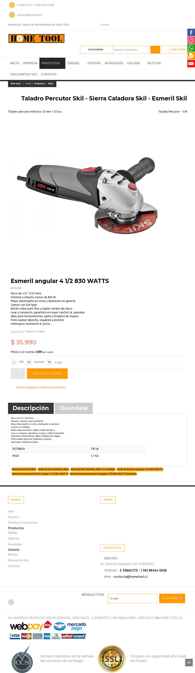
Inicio (14, 63)
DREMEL (73, 63)
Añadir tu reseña (35, 331)
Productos (51, 63)
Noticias (154, 63)
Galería (133, 63)
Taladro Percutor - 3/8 (172, 111)
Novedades (114, 63)
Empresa (30, 63)
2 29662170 (129, 570)
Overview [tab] (73, 408)
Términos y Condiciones (22, 522)
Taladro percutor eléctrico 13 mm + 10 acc (35, 111)
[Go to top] (189, 662)
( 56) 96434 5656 (154, 570)
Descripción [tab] (31, 408)
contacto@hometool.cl (29, 14)
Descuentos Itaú (23, 74)
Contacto (49, 74)
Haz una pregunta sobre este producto (41, 387)
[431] (87, 196)
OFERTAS (94, 63)
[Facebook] (11, 602)
